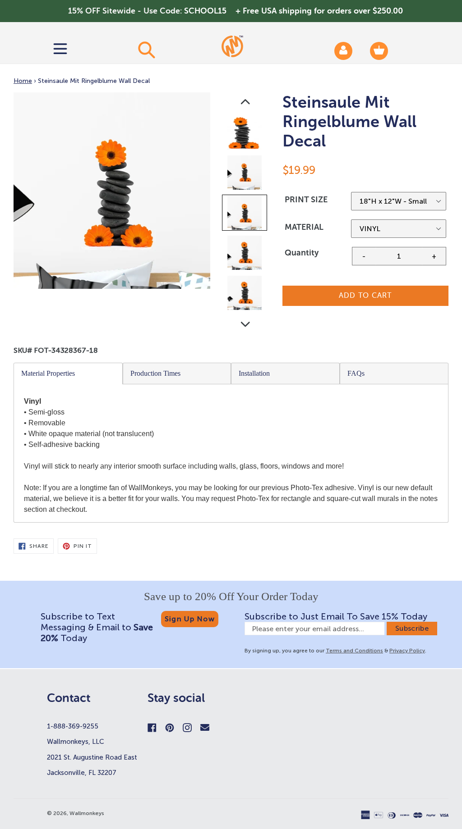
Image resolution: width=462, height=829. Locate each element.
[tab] (68, 373)
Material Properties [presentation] (48, 373)
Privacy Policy (407, 650)
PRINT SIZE (306, 200)
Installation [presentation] (254, 373)
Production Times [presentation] (155, 373)
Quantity (302, 253)
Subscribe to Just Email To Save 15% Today (336, 616)
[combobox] (146, 49)
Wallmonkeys (86, 813)
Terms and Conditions (354, 650)
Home (23, 81)
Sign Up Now (190, 619)
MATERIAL (304, 227)
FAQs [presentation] (356, 373)
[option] (245, 134)
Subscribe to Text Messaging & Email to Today (97, 627)
